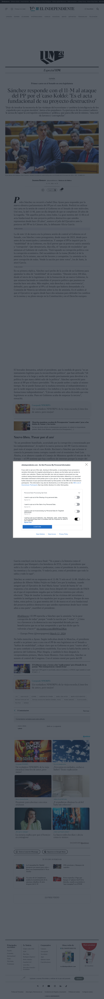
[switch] (77, 497)
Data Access (52, 534)
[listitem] (52, 493)
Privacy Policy (63, 534)
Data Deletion (40, 534)
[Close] (87, 465)
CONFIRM (37, 527)
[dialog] (52, 499)
